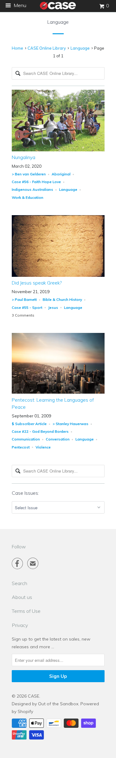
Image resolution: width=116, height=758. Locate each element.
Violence (43, 447)
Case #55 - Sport (27, 307)
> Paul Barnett (24, 299)
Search (19, 583)
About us (22, 597)
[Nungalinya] (58, 150)
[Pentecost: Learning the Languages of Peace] (58, 392)
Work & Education (27, 197)
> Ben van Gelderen (29, 174)
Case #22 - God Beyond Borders (40, 431)
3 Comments (23, 315)
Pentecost (21, 447)
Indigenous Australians (32, 189)
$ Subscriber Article (29, 423)
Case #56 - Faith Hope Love (36, 181)
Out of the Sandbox (58, 704)
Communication (26, 439)
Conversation (58, 439)
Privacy (20, 625)
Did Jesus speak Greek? (37, 283)
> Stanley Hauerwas (70, 423)
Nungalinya (23, 157)
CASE (33, 696)
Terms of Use (26, 611)
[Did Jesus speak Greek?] (58, 275)
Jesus (53, 307)
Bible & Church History (62, 299)
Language (58, 22)
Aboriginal (61, 174)
